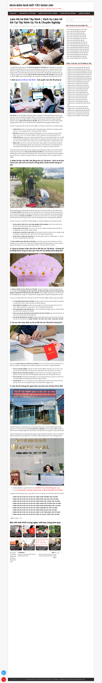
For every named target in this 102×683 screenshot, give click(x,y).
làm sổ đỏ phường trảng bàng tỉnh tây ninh (78, 45)
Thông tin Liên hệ (84, 13)
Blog (36, 26)
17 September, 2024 (17, 26)
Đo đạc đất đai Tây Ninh (67, 13)
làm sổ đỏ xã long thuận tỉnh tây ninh (76, 56)
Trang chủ (13, 13)
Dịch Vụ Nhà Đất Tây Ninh (43, 26)
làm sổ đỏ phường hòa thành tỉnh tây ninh (78, 47)
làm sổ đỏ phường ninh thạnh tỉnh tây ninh (78, 49)
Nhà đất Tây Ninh (28, 26)
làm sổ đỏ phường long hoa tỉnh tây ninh (77, 54)
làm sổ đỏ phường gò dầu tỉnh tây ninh (77, 42)
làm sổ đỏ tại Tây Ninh (26, 80)
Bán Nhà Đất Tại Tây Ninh (27, 13)
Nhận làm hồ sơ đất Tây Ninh (48, 13)
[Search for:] (79, 20)
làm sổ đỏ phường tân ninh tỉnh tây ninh (77, 52)
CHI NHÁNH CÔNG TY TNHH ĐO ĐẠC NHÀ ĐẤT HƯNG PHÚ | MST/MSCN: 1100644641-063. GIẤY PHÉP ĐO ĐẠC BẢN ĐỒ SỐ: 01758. (55, 679)
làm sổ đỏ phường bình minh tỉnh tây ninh (78, 51)
